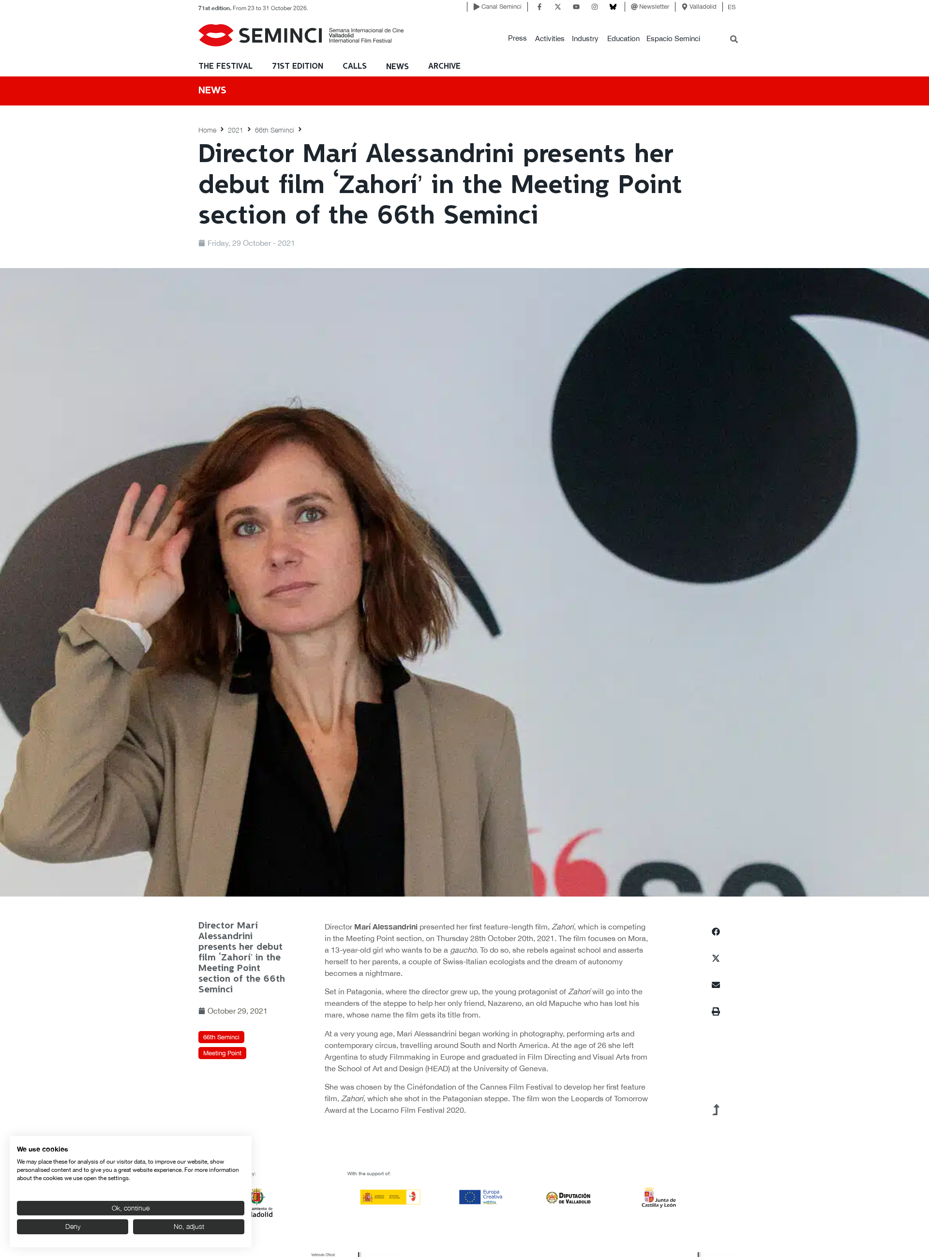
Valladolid (703, 6)
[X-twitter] (558, 7)
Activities (550, 38)
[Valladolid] (684, 6)
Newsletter (654, 6)
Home (207, 130)
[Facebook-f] (539, 7)
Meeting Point (222, 1053)
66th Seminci (274, 130)
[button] (517, 38)
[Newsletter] (634, 6)
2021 (235, 130)
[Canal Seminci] (476, 6)
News (397, 67)
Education (623, 38)
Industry (585, 38)
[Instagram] (594, 7)
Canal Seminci (501, 6)
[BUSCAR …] (734, 40)
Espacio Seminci (673, 38)
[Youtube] (576, 7)
